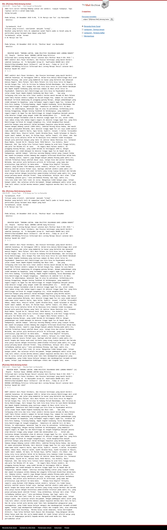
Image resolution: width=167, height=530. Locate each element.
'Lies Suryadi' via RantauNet (32, 6)
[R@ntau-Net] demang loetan (14, 365)
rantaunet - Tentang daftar (94, 33)
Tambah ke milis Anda (27, 528)
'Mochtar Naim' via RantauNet (32, 367)
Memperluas (89, 36)
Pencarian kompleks (89, 16)
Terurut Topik (16, 6)
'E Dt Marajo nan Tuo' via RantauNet (35, 193)
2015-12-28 (6, 193)
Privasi (66, 528)
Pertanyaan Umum (44, 528)
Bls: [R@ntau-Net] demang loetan (16, 4)
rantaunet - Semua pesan (94, 30)
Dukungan (58, 528)
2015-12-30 (6, 6)
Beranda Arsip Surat (92, 26)
